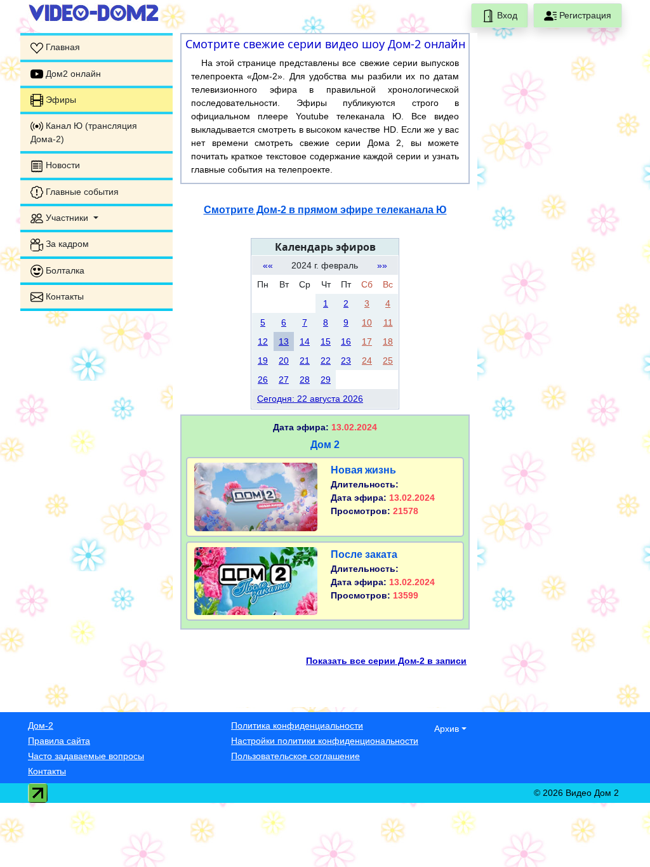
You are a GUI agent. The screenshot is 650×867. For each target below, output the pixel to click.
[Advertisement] (96, 511)
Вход (505, 15)
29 (326, 379)
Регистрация (584, 15)
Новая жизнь (363, 470)
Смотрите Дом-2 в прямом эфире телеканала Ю (325, 209)
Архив (446, 729)
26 (263, 379)
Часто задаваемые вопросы (86, 756)
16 (346, 341)
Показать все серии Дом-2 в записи (386, 661)
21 (305, 360)
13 (284, 341)
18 (388, 341)
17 (367, 341)
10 (367, 322)
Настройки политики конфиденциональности (324, 741)
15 (326, 341)
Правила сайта (59, 741)
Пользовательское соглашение (295, 756)
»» (382, 265)
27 (284, 379)
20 (284, 360)
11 (388, 322)
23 (346, 360)
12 (263, 341)
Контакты (47, 771)
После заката (364, 554)
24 (367, 360)
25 (388, 360)
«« (268, 265)
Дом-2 (40, 725)
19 (263, 360)
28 (305, 379)
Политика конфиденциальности (297, 725)
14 (305, 341)
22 (326, 360)
